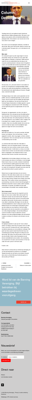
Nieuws (3, 374)
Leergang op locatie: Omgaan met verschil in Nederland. (7, 266)
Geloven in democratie (25, 264)
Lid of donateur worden (6, 377)
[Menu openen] (29, 3)
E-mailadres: (4, 357)
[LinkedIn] (2, 385)
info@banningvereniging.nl (7, 328)
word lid (23, 302)
